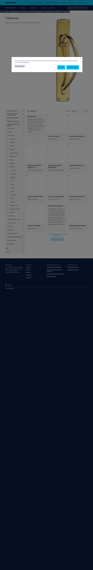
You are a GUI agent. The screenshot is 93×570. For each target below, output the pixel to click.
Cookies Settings (19, 66)
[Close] (80, 58)
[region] (47, 64)
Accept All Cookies (73, 67)
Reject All (61, 67)
